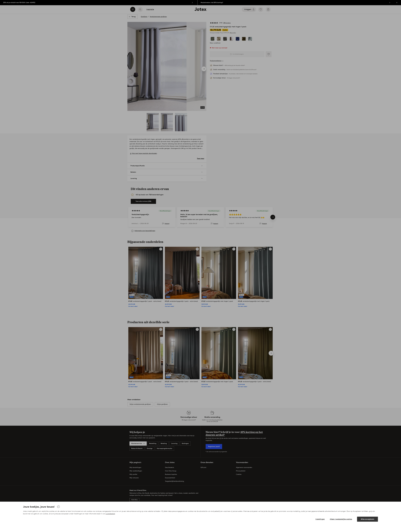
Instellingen (320, 519)
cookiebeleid (110, 514)
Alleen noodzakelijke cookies (341, 519)
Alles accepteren (367, 519)
